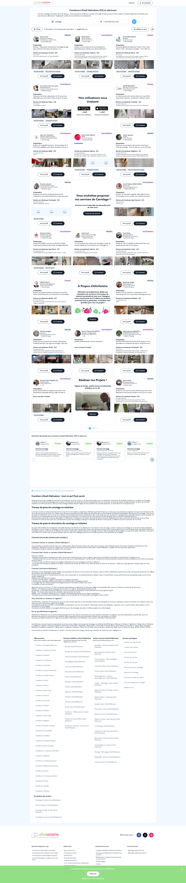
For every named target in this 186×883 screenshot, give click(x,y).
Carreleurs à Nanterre (42, 655)
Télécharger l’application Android (137, 853)
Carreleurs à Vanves (41, 771)
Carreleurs (51, 491)
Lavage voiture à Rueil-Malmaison (105, 704)
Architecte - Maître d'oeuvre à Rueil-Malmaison (77, 713)
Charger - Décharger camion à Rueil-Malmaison (106, 684)
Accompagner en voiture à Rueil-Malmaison (105, 746)
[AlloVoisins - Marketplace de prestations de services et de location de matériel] (41, 4)
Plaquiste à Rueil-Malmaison (74, 692)
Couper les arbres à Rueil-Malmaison (106, 666)
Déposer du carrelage (131, 672)
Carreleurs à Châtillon (42, 736)
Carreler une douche (131, 662)
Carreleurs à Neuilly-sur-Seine (45, 726)
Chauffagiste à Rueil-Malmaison (75, 662)
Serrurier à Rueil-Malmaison (74, 702)
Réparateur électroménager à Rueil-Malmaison (106, 691)
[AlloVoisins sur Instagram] (151, 835)
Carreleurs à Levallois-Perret (44, 675)
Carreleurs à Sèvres (41, 781)
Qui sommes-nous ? (69, 850)
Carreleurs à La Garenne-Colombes (47, 751)
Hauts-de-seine (60, 491)
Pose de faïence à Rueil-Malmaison (46, 805)
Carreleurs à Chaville (42, 786)
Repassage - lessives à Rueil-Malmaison (107, 757)
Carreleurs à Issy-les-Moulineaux (45, 670)
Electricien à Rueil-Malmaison (74, 672)
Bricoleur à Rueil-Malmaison (74, 647)
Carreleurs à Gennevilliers (43, 731)
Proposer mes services (70, 860)
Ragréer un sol (128, 687)
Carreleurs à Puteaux (42, 695)
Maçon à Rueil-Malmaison (73, 677)
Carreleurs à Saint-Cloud (43, 690)
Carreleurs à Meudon (42, 711)
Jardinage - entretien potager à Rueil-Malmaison (107, 646)
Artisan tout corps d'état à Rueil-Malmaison (75, 720)
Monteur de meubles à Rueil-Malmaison (78, 652)
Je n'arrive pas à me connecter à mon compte (45, 853)
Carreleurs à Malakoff (42, 756)
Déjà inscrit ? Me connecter (93, 878)
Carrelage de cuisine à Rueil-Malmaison (48, 800)
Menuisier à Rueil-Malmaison (74, 682)
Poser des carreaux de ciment (134, 677)
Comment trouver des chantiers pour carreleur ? (50, 537)
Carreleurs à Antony (41, 685)
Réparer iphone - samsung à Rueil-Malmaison (106, 698)
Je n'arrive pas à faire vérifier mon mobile (43, 850)
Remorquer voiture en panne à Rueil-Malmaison (106, 739)
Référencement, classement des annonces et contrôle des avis (108, 858)
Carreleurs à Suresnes (42, 700)
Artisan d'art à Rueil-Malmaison (75, 707)
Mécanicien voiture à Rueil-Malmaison (107, 709)
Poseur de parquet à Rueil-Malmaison (77, 657)
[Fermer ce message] (182, 869)
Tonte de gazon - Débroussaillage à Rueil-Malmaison (106, 660)
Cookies (98, 864)
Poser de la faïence (130, 652)
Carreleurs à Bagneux (42, 721)
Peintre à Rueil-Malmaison (73, 687)
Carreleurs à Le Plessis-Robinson (46, 761)
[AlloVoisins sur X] (145, 835)
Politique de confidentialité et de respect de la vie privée (109, 854)
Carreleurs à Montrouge (43, 716)
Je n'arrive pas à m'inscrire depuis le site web (44, 855)
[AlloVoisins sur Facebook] (139, 835)
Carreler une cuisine (130, 657)
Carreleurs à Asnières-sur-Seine (45, 650)
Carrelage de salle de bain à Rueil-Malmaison (46, 811)
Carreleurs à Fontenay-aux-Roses (46, 776)
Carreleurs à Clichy (41, 680)
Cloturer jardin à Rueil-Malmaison (105, 671)
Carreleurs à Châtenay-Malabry (45, 741)
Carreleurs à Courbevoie (43, 660)
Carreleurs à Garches (42, 791)
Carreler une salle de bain (132, 642)
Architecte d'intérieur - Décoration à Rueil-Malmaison (77, 727)
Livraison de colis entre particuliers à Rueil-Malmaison (106, 732)
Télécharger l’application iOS (136, 850)
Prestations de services (41, 491)
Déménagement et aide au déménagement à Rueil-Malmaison (106, 677)
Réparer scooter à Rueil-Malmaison (106, 714)
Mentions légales (100, 861)
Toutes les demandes (70, 858)
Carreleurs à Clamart (42, 706)
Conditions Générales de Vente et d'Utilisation (109, 850)
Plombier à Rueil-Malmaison (74, 697)
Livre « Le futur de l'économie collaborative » (76, 863)
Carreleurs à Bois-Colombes (44, 746)
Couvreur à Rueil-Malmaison (74, 667)
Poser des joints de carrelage (133, 667)
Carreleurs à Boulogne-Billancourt (46, 645)
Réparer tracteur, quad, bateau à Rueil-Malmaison (107, 720)
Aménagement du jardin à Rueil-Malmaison (105, 653)
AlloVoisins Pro (68, 855)
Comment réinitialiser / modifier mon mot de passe (45, 859)
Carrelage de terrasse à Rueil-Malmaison (48, 817)
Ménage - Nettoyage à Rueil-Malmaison (107, 752)
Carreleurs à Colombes (43, 665)
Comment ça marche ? (70, 853)
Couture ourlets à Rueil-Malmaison (106, 762)
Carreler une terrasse (131, 647)
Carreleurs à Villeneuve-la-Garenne (46, 766)
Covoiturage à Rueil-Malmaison (105, 726)
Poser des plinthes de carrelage (134, 682)
